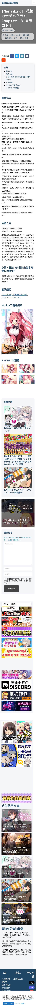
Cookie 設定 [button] (19, 1003)
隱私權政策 (28, 1000)
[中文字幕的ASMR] (17, 678)
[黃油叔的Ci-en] (17, 699)
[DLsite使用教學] (17, 766)
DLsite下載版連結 (13, 85)
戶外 (15, 38)
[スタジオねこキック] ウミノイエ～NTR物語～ (17, 491)
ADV (6, 30)
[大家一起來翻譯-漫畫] (17, 646)
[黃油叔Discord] (17, 689)
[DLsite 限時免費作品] (17, 802)
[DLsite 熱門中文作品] (17, 657)
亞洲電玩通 (18, 979)
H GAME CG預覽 (12, 88)
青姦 (26, 38)
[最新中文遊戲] (17, 636)
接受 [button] (5, 1003)
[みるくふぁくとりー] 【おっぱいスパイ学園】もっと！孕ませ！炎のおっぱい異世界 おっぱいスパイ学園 (18, 460)
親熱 (21, 38)
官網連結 (9, 82)
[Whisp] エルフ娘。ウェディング (17, 429)
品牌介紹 (9, 74)
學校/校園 (26, 35)
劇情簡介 (9, 71)
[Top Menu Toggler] (34, 2)
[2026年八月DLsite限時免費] (17, 743)
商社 (11, 30)
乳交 (6, 35)
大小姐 (18, 35)
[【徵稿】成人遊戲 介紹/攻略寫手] (17, 710)
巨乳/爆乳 (8, 38)
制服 (12, 35)
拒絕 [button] (11, 1003)
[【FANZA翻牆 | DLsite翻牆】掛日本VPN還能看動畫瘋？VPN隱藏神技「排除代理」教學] (17, 626)
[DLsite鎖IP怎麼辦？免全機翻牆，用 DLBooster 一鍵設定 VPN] (17, 615)
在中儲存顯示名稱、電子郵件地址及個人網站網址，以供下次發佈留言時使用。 (18, 581)
